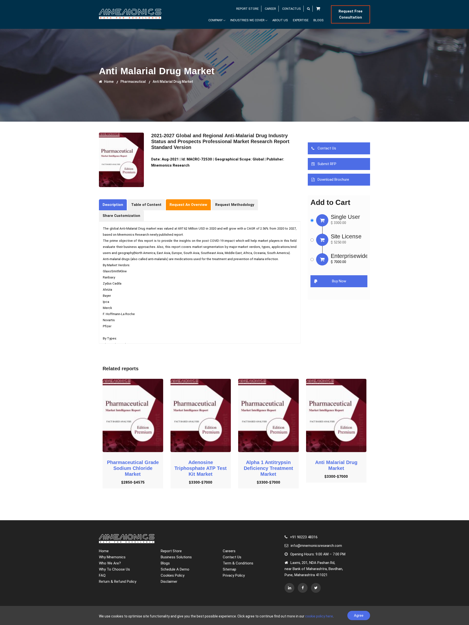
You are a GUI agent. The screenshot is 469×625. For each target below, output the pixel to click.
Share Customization (121, 215)
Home (108, 81)
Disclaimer (169, 581)
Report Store (171, 551)
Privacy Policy (234, 575)
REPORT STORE (247, 9)
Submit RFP (327, 164)
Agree (358, 615)
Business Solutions (176, 557)
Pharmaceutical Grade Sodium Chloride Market (133, 468)
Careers (229, 551)
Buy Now (339, 281)
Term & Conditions (238, 563)
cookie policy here (319, 616)
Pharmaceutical (133, 81)
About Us (280, 20)
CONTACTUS (291, 9)
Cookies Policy (172, 575)
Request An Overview (188, 204)
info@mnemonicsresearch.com (316, 545)
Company (215, 20)
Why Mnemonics (112, 557)
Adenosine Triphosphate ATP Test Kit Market (200, 468)
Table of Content (146, 204)
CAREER (270, 9)
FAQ (102, 575)
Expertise (301, 20)
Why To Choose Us (114, 569)
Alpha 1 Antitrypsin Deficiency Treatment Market (268, 468)
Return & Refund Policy (117, 581)
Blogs (318, 20)
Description (113, 204)
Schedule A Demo (175, 569)
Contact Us (327, 148)
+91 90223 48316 (304, 537)
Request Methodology (234, 204)
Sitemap (229, 569)
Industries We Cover (247, 20)
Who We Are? (110, 563)
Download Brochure (333, 179)
